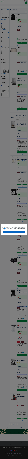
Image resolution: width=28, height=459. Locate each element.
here (4, 228)
